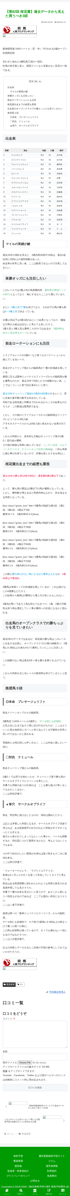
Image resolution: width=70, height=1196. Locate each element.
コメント (9, 1018)
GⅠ (22, 984)
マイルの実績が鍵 (19, 91)
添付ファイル (10, 1062)
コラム (51, 1161)
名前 (5, 1051)
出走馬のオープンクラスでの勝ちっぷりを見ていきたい (35, 109)
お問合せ (35, 1180)
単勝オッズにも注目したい (20, 96)
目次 (31, 81)
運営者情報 (52, 1166)
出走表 (10, 87)
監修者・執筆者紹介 (18, 1171)
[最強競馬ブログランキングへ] (20, 38)
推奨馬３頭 (13, 113)
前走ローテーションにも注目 (21, 100)
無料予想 (18, 1156)
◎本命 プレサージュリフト (24, 117)
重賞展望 (10, 984)
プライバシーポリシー (18, 1175)
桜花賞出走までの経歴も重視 (21, 104)
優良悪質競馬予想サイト (52, 1156)
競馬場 (18, 1166)
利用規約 (52, 1171)
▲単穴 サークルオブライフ (24, 126)
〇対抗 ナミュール (20, 121)
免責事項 (52, 1175)
